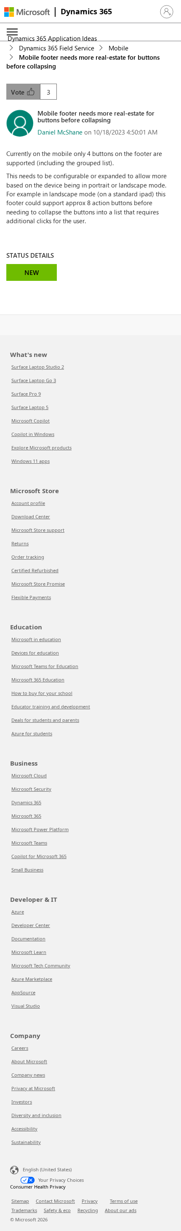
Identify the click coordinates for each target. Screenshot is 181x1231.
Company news (28, 1075)
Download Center (30, 516)
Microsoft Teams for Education (44, 666)
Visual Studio (25, 1006)
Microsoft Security (31, 789)
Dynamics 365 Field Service (56, 48)
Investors (21, 1102)
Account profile (28, 503)
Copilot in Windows (32, 434)
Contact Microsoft (55, 1201)
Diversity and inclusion (36, 1115)
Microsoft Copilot (30, 420)
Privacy (90, 1201)
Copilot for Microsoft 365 (39, 856)
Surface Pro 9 (26, 394)
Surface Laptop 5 (29, 407)
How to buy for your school (41, 693)
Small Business (27, 869)
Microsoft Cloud (29, 775)
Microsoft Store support (37, 530)
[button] (167, 12)
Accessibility (24, 1128)
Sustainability (26, 1142)
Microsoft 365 (26, 816)
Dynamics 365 (86, 11)
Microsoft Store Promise (38, 584)
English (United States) (47, 1169)
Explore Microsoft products (41, 447)
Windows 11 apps (30, 461)
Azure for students (31, 733)
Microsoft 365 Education (37, 679)
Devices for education (35, 653)
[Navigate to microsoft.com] (27, 12)
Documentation (28, 938)
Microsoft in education (36, 639)
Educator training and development (50, 706)
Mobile (118, 48)
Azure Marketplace (31, 979)
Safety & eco (57, 1210)
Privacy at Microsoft (33, 1088)
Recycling (87, 1210)
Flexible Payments (31, 597)
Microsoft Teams (29, 843)
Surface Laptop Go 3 (33, 380)
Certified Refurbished (35, 570)
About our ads (120, 1210)
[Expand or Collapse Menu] (12, 32)
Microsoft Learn (28, 952)
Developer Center (30, 925)
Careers (19, 1048)
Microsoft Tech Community (40, 965)
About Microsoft (29, 1061)
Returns (20, 543)
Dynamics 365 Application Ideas (52, 38)
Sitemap (20, 1201)
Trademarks (24, 1210)
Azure (17, 912)
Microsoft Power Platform (40, 829)
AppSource (23, 992)
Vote (18, 92)
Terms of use (124, 1201)
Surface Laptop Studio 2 (37, 367)
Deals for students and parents (45, 720)
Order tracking (27, 557)
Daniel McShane (60, 132)
